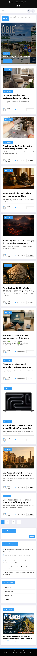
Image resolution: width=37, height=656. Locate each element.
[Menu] (3, 11)
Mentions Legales (12, 651)
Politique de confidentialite (25, 652)
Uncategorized (7, 360)
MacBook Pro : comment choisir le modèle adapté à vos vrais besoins (17, 426)
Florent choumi (9, 26)
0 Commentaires (21, 109)
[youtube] (19, 6)
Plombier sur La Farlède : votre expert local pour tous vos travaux (17, 147)
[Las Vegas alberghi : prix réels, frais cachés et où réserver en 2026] (18, 458)
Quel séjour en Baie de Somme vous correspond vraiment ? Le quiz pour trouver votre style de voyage (16, 637)
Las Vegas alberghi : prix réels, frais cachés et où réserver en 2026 (17, 474)
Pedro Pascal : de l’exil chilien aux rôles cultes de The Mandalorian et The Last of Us (17, 194)
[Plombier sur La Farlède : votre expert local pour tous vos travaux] (18, 128)
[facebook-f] (17, 6)
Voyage (7, 599)
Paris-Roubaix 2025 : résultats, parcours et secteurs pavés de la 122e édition (18, 289)
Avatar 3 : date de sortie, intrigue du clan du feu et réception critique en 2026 (18, 242)
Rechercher (9, 531)
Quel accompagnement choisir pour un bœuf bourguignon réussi (17, 501)
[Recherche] (29, 11)
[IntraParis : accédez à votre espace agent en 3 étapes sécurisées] (18, 320)
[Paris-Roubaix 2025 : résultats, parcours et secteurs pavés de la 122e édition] (18, 273)
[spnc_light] (33, 11)
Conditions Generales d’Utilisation (11, 652)
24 (13, 522)
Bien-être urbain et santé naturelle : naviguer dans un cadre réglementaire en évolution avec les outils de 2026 (18, 365)
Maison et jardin (9, 53)
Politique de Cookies (22, 651)
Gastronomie (7, 496)
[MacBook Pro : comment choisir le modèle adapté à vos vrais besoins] (18, 402)
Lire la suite (8, 61)
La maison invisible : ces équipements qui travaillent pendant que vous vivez (17, 57)
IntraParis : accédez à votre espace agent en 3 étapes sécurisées (15, 336)
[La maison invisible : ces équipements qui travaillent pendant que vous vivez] (19, 43)
